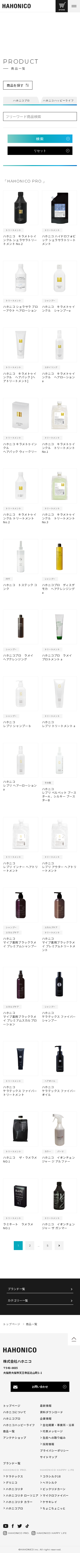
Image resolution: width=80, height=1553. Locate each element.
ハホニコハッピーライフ (19, 1425)
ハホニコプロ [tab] (21, 100)
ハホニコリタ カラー (19, 1502)
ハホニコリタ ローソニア (22, 1495)
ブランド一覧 (16, 1289)
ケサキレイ (50, 1502)
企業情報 (46, 1418)
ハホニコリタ (14, 1489)
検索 (40, 138)
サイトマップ (48, 1457)
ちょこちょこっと (54, 1508)
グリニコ (11, 1482)
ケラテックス (14, 1476)
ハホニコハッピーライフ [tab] (58, 100)
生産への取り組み (54, 1437)
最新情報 (46, 1405)
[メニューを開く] (74, 6)
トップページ (11, 1405)
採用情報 (48, 1444)
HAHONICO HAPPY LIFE (57, 1470)
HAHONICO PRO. (15, 1470)
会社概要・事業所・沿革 (58, 1425)
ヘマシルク (50, 1482)
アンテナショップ (14, 1437)
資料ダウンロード (51, 1412)
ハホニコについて (14, 1412)
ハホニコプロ (11, 1418)
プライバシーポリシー (54, 1450)
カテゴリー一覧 (18, 1300)
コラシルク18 (52, 1476)
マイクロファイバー (56, 1495)
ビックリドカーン (54, 1489)
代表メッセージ (53, 1431)
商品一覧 (9, 1431)
